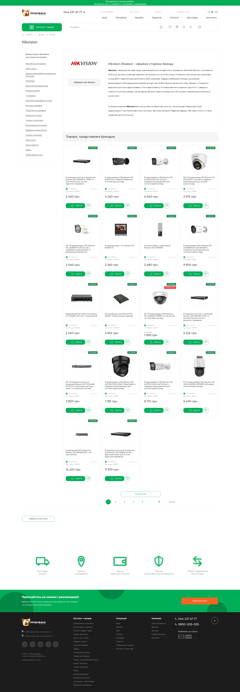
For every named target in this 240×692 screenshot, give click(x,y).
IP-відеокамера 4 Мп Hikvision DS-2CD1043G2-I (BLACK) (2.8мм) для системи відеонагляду (119, 180)
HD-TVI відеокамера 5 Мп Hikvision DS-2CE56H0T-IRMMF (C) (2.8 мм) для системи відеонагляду (159, 316)
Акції (104, 18)
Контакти (211, 18)
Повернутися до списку (38, 519)
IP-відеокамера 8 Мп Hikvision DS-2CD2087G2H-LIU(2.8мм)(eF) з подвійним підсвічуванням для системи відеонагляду (197, 249)
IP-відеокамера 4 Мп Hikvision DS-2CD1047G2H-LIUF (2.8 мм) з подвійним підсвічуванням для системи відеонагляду (158, 181)
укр (209, 12)
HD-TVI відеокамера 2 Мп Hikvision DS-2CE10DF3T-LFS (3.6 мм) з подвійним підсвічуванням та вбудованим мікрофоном (80, 249)
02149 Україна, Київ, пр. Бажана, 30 (38, 632)
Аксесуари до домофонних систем (39, 101)
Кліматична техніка (82, 652)
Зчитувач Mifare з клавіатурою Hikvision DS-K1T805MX (157, 247)
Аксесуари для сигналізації (36, 125)
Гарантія (156, 18)
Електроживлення (81, 674)
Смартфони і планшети (84, 623)
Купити (79, 206)
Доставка (192, 18)
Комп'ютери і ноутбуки (83, 627)
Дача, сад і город (81, 638)
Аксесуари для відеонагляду (37, 86)
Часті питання (134, 12)
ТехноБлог (121, 18)
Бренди (155, 627)
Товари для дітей (81, 667)
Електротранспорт (82, 678)
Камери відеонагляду (34, 155)
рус (216, 12)
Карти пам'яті (31, 140)
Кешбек (139, 18)
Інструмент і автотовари (84, 681)
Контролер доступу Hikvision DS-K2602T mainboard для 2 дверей (119, 315)
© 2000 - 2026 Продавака (31, 654)
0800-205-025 (188, 624)
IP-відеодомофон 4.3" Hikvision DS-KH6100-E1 (120, 247)
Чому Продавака (159, 623)
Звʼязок (76, 649)
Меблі (76, 671)
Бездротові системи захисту (36, 130)
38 (159, 502)
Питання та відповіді (124, 649)
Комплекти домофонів (34, 106)
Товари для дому (81, 634)
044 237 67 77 (73, 12)
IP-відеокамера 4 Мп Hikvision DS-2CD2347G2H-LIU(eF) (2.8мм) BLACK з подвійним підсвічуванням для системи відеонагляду (120, 385)
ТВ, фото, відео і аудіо (83, 631)
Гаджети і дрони (80, 641)
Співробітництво (159, 634)
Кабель (28, 150)
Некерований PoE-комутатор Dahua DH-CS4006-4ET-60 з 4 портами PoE (81, 315)
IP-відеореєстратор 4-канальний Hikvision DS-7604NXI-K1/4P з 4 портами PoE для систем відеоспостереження (197, 317)
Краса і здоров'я (80, 663)
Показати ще (140, 494)
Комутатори (30, 81)
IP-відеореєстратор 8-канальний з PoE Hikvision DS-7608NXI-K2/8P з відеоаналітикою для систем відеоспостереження (120, 454)
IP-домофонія (31, 96)
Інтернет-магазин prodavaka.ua (33, 656)
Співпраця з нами (183, 12)
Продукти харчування (83, 685)
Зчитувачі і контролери (34, 120)
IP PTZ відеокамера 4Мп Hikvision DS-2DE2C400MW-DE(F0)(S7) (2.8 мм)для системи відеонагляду (199, 384)
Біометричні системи (34, 115)
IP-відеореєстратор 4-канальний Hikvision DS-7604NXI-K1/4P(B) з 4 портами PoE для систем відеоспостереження (80, 181)
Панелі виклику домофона (36, 110)
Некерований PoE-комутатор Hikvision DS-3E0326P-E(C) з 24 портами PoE (79, 453)
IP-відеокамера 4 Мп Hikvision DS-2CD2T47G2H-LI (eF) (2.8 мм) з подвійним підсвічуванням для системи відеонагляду (158, 385)
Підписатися (200, 601)
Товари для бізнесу (81, 656)
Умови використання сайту (31, 660)
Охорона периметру (34, 135)
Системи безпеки (81, 645)
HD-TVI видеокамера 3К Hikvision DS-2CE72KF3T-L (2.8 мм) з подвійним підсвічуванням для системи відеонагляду (199, 181)
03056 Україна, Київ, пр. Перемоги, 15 (38, 636)
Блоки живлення (32, 145)
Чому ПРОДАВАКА (106, 12)
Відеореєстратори (33, 91)
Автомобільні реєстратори (36, 64)
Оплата (174, 18)
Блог (118, 631)
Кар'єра (158, 12)
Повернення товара (124, 645)
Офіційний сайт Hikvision (84, 82)
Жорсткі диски (31, 69)
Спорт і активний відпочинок (86, 660)
